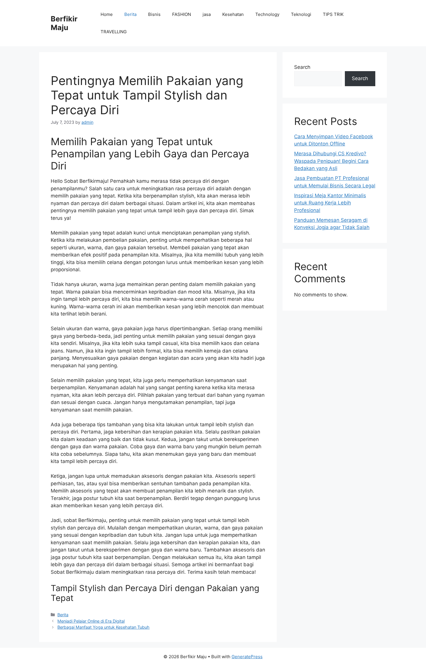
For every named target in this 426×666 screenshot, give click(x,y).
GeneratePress (247, 656)
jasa (207, 14)
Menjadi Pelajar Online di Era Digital (91, 621)
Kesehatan (233, 14)
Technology (267, 14)
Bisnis (154, 14)
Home (107, 14)
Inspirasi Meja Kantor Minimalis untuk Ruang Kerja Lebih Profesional (330, 203)
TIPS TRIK (333, 14)
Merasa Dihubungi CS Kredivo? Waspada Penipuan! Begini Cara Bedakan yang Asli (331, 161)
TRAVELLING (114, 31)
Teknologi (301, 14)
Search (302, 67)
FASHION (181, 14)
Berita (130, 14)
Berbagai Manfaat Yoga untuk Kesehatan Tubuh (103, 627)
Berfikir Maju (64, 23)
